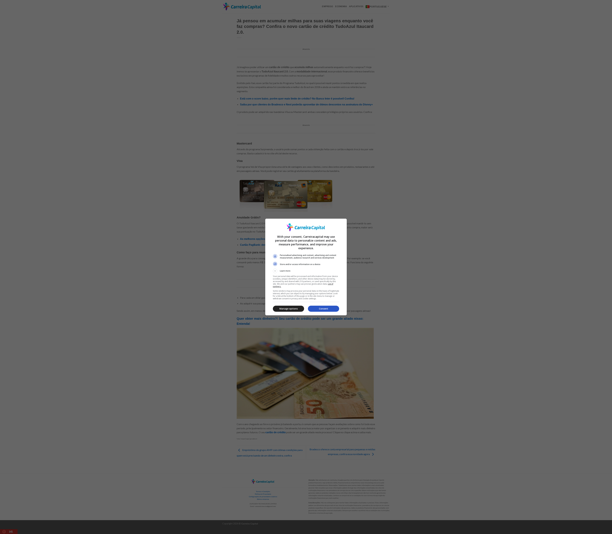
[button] (306, 271)
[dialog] (306, 267)
